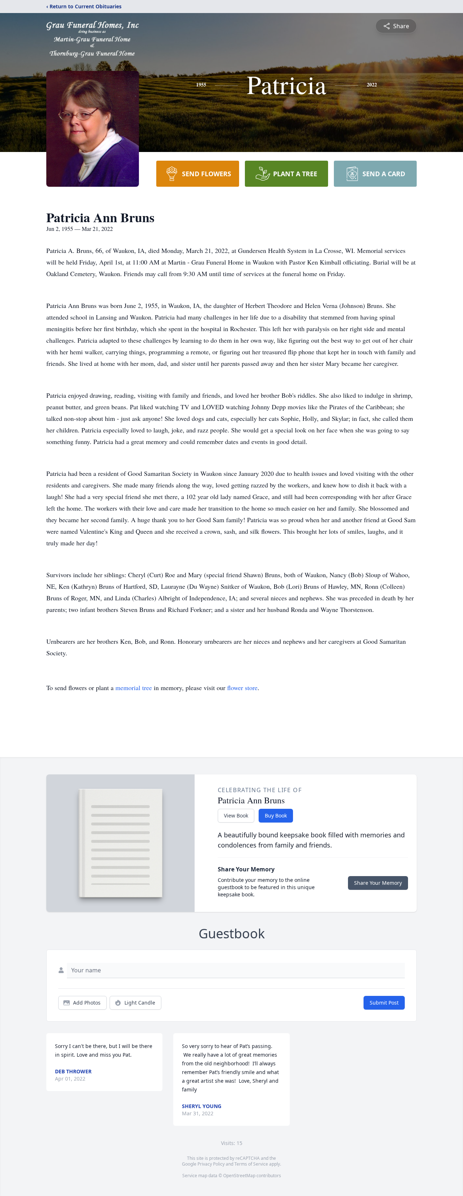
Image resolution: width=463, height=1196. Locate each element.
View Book (236, 815)
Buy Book (276, 815)
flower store (242, 687)
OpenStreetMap (239, 1175)
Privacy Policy (211, 1164)
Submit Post (384, 1002)
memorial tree (133, 687)
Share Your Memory (378, 882)
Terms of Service (251, 1164)
